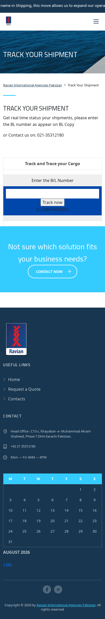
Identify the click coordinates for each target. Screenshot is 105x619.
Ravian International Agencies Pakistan (66, 605)
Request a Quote (24, 389)
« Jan (7, 564)
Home (14, 379)
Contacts (16, 399)
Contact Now (49, 271)
